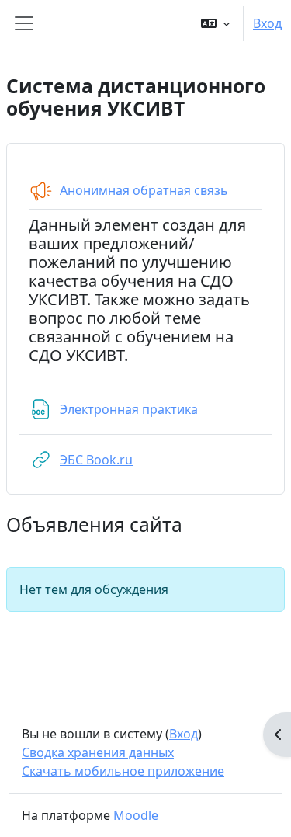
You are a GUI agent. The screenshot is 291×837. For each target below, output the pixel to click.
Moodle (135, 815)
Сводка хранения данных (98, 752)
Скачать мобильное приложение (123, 771)
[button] (215, 23)
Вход (267, 23)
